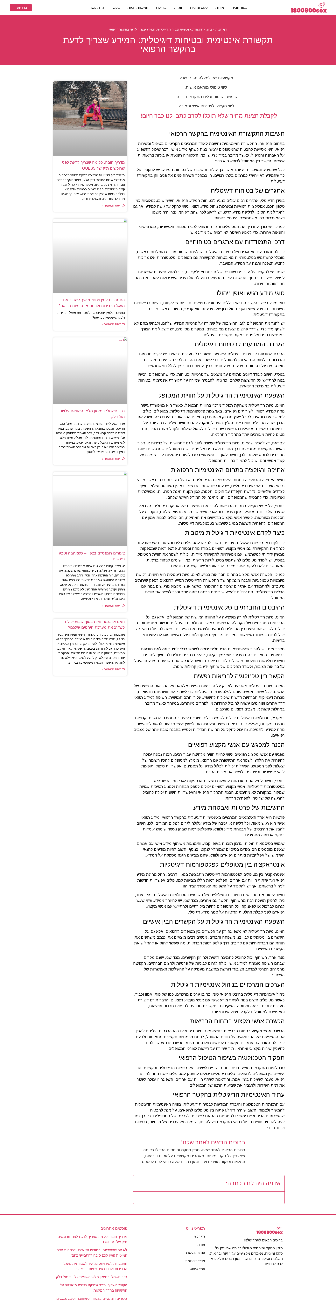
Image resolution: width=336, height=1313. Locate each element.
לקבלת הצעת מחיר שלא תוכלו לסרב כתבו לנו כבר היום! (209, 115)
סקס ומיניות (199, 8)
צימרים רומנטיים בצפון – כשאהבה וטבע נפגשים (91, 1299)
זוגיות (178, 8)
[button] (139, 1183)
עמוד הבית (239, 8)
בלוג (116, 8)
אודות (219, 8)
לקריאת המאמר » (113, 205)
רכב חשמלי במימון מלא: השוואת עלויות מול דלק (91, 1277)
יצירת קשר (97, 8)
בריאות (161, 8)
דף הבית (221, 29)
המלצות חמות (138, 8)
